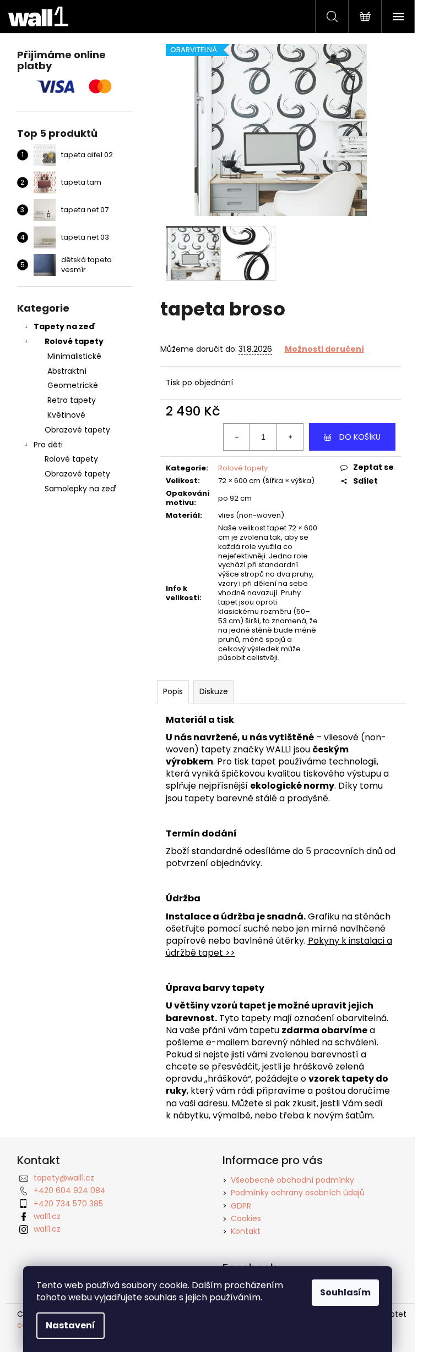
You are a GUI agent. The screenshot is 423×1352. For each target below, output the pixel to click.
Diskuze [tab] (213, 691)
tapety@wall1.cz (64, 1177)
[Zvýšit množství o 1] (289, 437)
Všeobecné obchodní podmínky (292, 1179)
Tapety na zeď (65, 326)
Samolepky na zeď (80, 488)
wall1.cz (47, 1216)
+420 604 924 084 (70, 1190)
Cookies (246, 1218)
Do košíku (360, 436)
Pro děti (48, 444)
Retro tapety (71, 400)
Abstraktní (66, 370)
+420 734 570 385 (68, 1203)
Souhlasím (345, 1292)
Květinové (66, 414)
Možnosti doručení (324, 348)
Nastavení (70, 1325)
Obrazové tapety (77, 429)
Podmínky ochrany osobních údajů (298, 1192)
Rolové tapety (74, 341)
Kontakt (246, 1231)
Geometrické (72, 385)
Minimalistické (74, 356)
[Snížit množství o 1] (237, 437)
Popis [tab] (173, 691)
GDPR (241, 1205)
